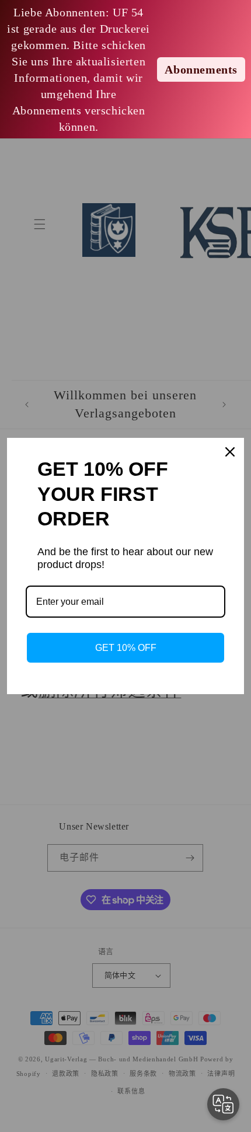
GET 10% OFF (125, 648)
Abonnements (201, 69)
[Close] (230, 452)
